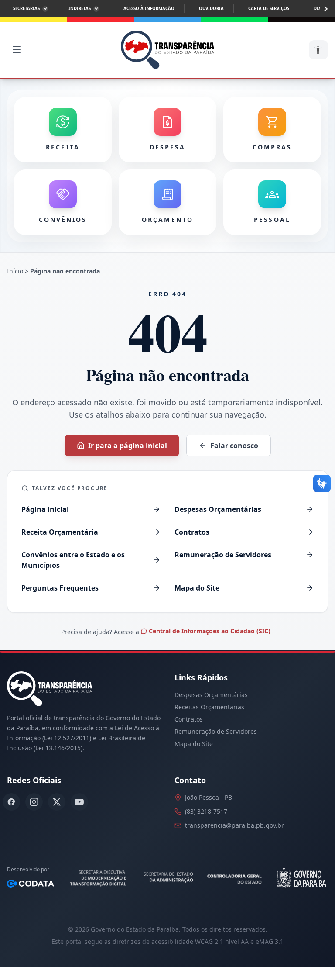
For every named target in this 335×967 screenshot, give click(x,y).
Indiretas (79, 8)
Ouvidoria (211, 8)
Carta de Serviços (268, 8)
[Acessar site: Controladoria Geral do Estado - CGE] (235, 877)
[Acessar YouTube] (79, 802)
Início (15, 271)
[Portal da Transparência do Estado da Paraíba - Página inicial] (167, 50)
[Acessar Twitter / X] (56, 802)
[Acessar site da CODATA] (30, 883)
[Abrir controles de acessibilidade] (318, 49)
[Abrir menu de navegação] (16, 49)
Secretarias (26, 8)
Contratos (188, 719)
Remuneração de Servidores (215, 731)
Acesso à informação (148, 8)
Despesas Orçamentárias (211, 695)
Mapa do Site (193, 743)
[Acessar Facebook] (11, 802)
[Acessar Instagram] (34, 802)
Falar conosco (234, 445)
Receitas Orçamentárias (209, 707)
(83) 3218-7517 (206, 811)
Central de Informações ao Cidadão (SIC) (209, 631)
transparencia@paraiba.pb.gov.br (234, 825)
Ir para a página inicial (127, 445)
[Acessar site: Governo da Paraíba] (300, 877)
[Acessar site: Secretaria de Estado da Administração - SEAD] (169, 877)
